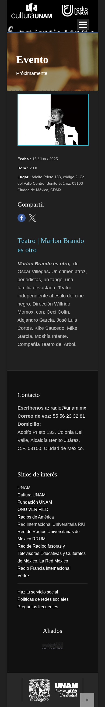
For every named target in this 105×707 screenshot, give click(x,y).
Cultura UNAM (32, 495)
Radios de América (36, 517)
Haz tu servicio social (38, 592)
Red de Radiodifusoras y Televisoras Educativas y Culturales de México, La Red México (52, 553)
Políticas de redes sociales (43, 599)
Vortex (24, 575)
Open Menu (83, 24)
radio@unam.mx (68, 408)
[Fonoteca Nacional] (52, 646)
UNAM (24, 487)
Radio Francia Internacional (44, 568)
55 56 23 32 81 (69, 416)
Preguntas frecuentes (38, 607)
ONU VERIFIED (33, 509)
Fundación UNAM (35, 502)
